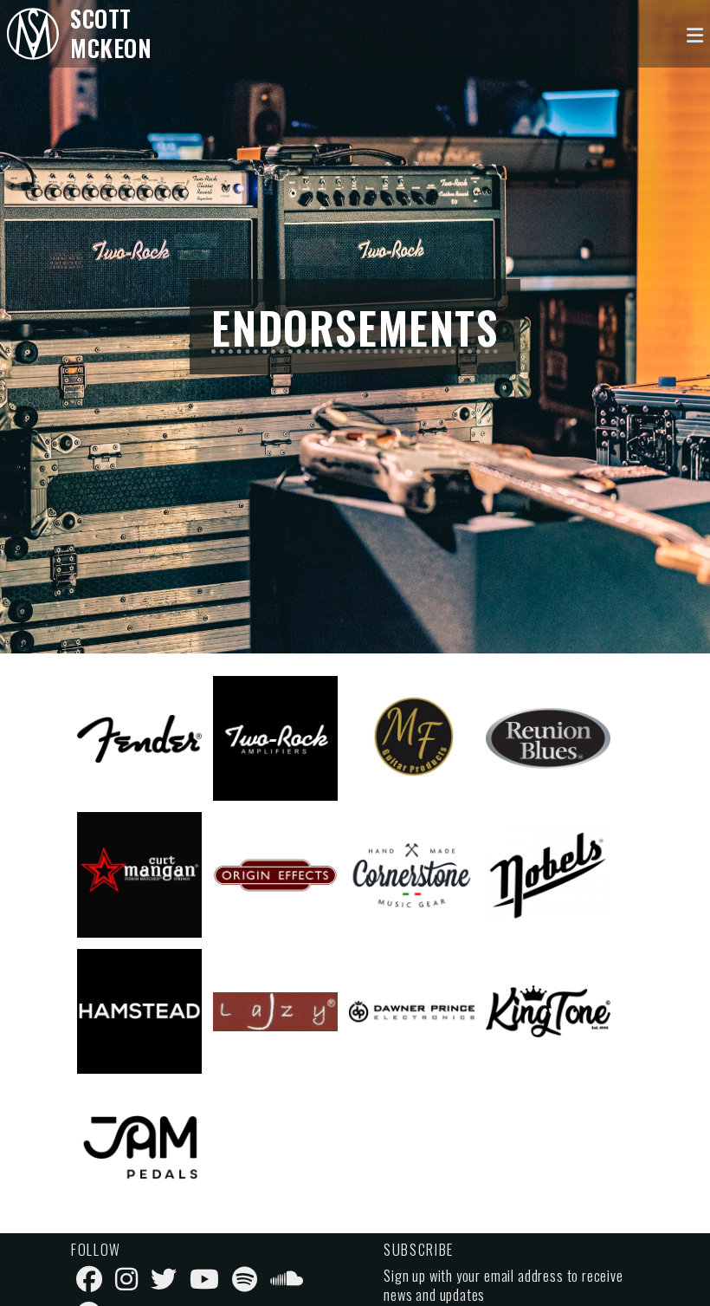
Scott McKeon (111, 33)
